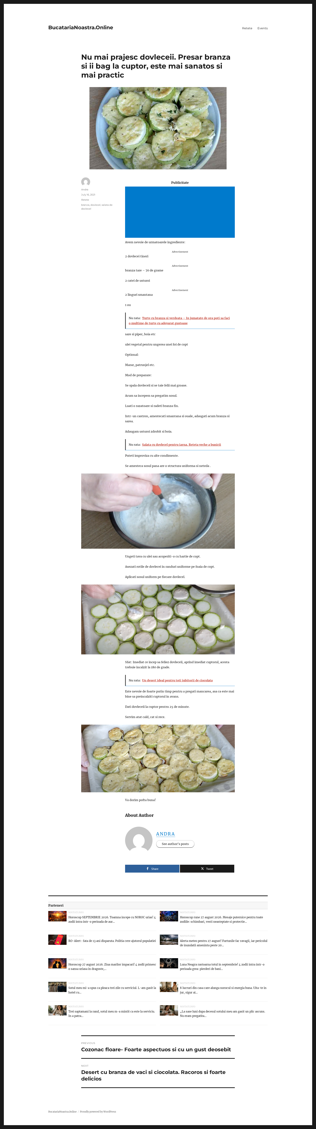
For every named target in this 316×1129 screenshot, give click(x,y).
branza (85, 204)
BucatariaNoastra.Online (80, 27)
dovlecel (96, 204)
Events (262, 28)
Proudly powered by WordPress (98, 1111)
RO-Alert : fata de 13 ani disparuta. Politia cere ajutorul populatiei (112, 941)
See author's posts (175, 844)
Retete (247, 28)
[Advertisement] (181, 212)
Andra (165, 834)
